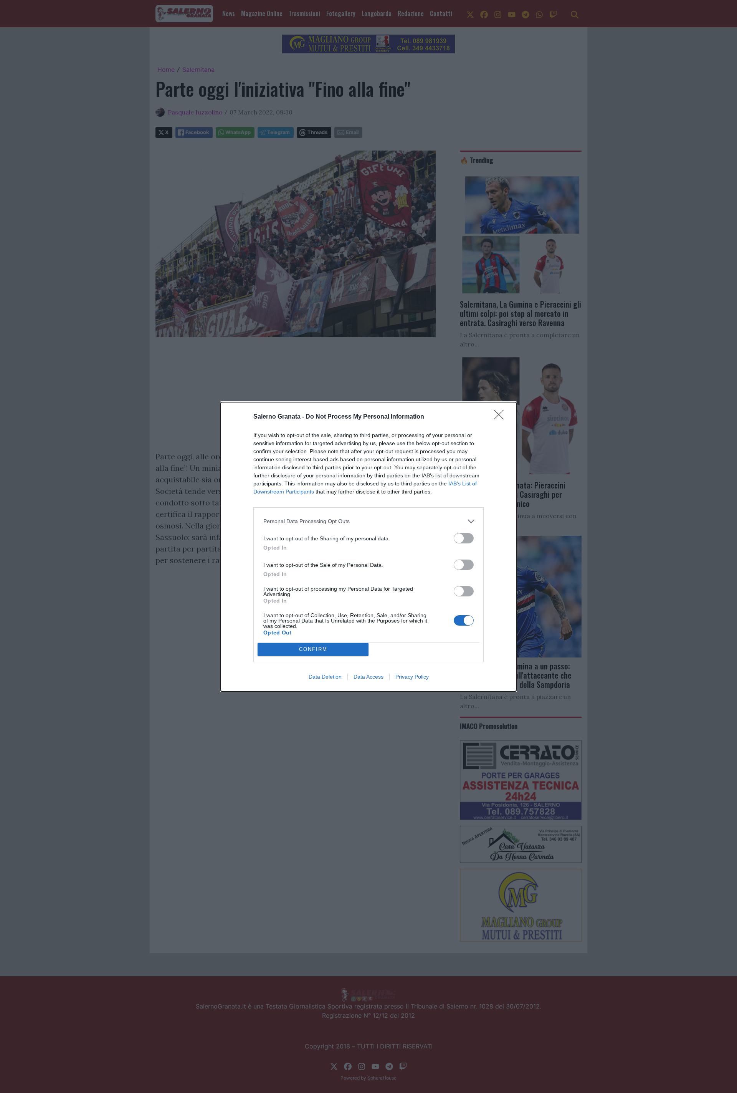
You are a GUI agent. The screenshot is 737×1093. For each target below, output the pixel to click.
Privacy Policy (412, 677)
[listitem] (368, 521)
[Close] (501, 417)
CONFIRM (313, 649)
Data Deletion (325, 677)
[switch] (464, 538)
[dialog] (368, 546)
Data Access (368, 677)
